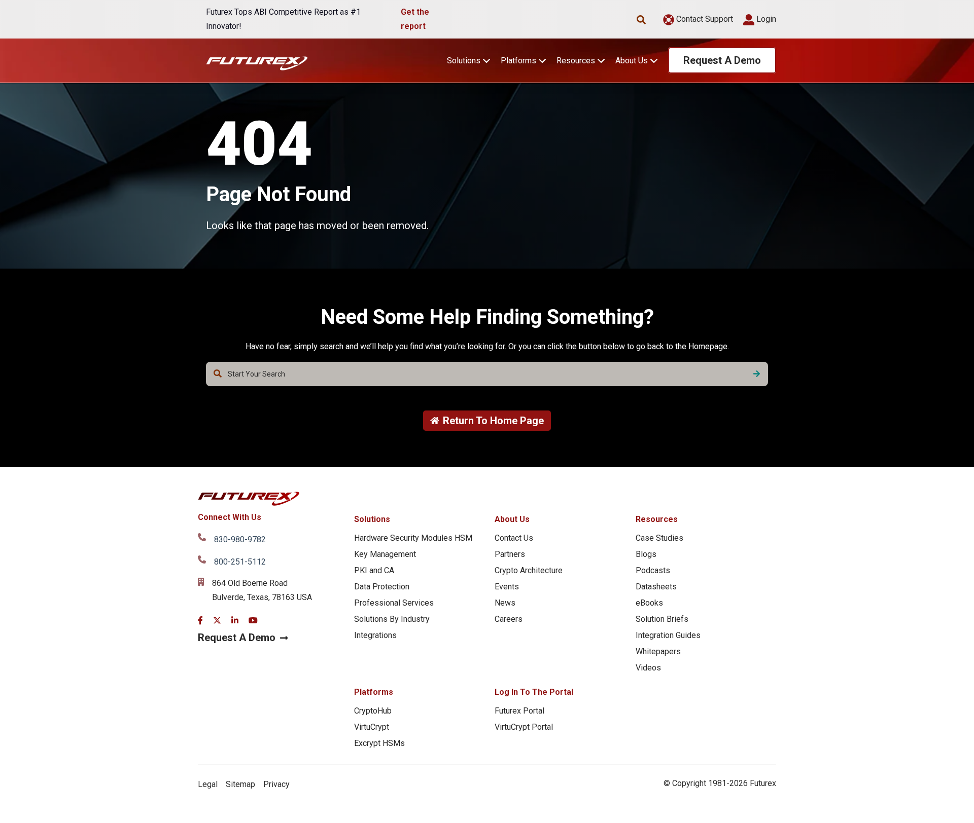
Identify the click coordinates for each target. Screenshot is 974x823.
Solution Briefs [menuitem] (662, 619)
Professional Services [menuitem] (394, 603)
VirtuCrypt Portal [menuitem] (524, 727)
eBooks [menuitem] (649, 603)
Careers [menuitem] (509, 619)
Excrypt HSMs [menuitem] (379, 743)
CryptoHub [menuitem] (373, 711)
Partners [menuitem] (510, 554)
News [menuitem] (505, 603)
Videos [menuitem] (648, 667)
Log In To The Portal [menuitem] (534, 692)
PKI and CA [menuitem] (374, 570)
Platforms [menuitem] (373, 692)
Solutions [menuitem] (372, 519)
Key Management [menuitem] (385, 554)
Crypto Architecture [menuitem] (529, 570)
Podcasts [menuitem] (653, 570)
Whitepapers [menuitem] (658, 651)
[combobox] (487, 374)
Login (765, 19)
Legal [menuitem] (208, 784)
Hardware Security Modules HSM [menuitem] (413, 538)
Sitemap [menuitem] (240, 784)
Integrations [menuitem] (375, 635)
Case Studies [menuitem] (659, 538)
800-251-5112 (240, 562)
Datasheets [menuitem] (656, 586)
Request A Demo (722, 60)
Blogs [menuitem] (646, 554)
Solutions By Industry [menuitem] (392, 619)
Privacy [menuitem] (276, 784)
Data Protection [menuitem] (381, 586)
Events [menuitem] (507, 586)
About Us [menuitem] (512, 519)
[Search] (756, 374)
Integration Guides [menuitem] (668, 635)
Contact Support (703, 19)
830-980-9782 (240, 539)
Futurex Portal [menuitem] (519, 711)
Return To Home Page (493, 421)
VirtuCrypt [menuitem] (371, 727)
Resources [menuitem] (657, 519)
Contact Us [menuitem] (514, 538)
